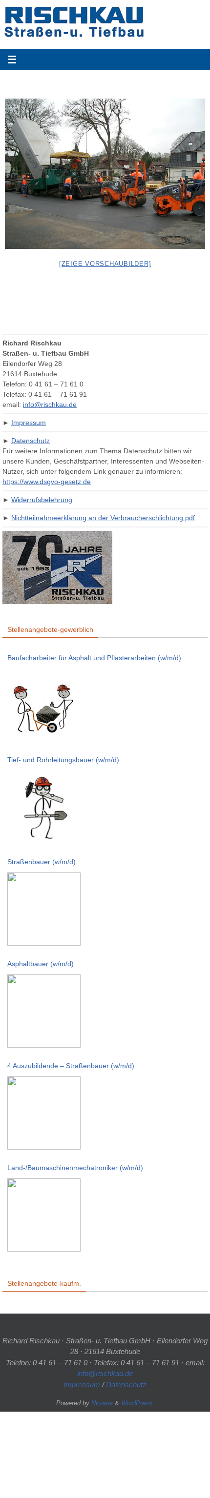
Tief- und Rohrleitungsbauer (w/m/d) (63, 760)
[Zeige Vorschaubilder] (105, 263)
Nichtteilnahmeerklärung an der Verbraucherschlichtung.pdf (103, 518)
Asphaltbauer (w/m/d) (40, 964)
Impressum (28, 422)
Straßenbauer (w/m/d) (41, 862)
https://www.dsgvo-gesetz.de (46, 482)
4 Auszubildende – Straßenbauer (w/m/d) (70, 1066)
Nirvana (102, 1403)
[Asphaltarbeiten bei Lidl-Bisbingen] (105, 174)
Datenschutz (30, 441)
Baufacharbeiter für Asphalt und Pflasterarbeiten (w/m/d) (94, 658)
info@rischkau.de (50, 404)
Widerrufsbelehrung (41, 500)
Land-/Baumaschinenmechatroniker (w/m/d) (75, 1168)
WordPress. (137, 1403)
